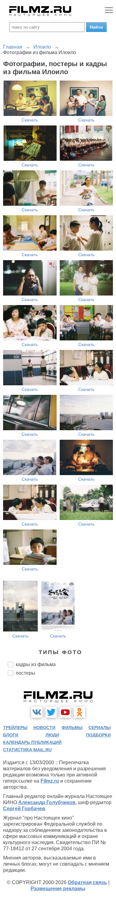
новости (44, 727)
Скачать (30, 119)
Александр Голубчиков (46, 802)
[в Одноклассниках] (79, 712)
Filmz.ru (50, 781)
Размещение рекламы (58, 888)
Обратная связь (87, 882)
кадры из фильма (36, 664)
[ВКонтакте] (36, 712)
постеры (25, 673)
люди (52, 734)
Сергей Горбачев (24, 808)
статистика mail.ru (27, 749)
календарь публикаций (32, 742)
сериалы (99, 727)
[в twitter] (51, 712)
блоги (10, 734)
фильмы (72, 727)
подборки (98, 734)
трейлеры (15, 727)
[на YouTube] (65, 712)
